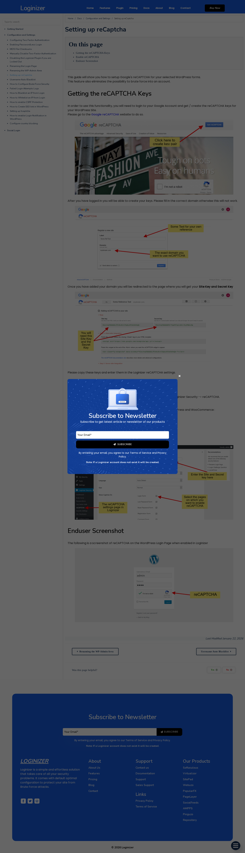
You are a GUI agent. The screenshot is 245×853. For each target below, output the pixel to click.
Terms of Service (140, 453)
